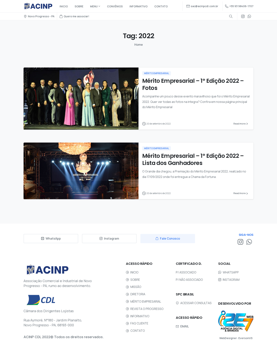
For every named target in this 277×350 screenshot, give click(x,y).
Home (138, 45)
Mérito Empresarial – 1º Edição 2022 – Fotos (193, 84)
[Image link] (235, 321)
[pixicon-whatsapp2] (249, 241)
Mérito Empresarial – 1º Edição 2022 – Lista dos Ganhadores (193, 159)
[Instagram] (243, 16)
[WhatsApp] (249, 16)
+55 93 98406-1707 (241, 6)
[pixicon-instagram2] (240, 241)
